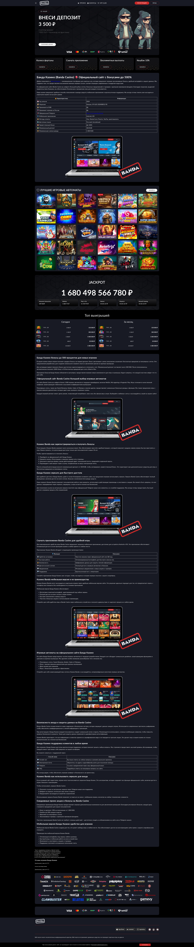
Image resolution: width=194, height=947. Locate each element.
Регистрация (142, 3)
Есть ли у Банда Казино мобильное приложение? (50, 857)
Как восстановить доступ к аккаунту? (47, 854)
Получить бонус (47, 44)
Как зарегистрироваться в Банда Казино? (48, 851)
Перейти (42, 67)
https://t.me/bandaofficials (94, 113)
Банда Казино (55, 81)
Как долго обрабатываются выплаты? (47, 855)
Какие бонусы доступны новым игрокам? (48, 853)
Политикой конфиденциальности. (99, 944)
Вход (154, 3)
